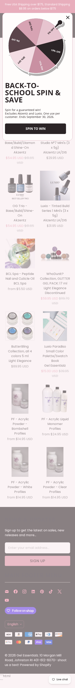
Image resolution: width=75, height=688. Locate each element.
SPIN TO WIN (36, 128)
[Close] (68, 17)
